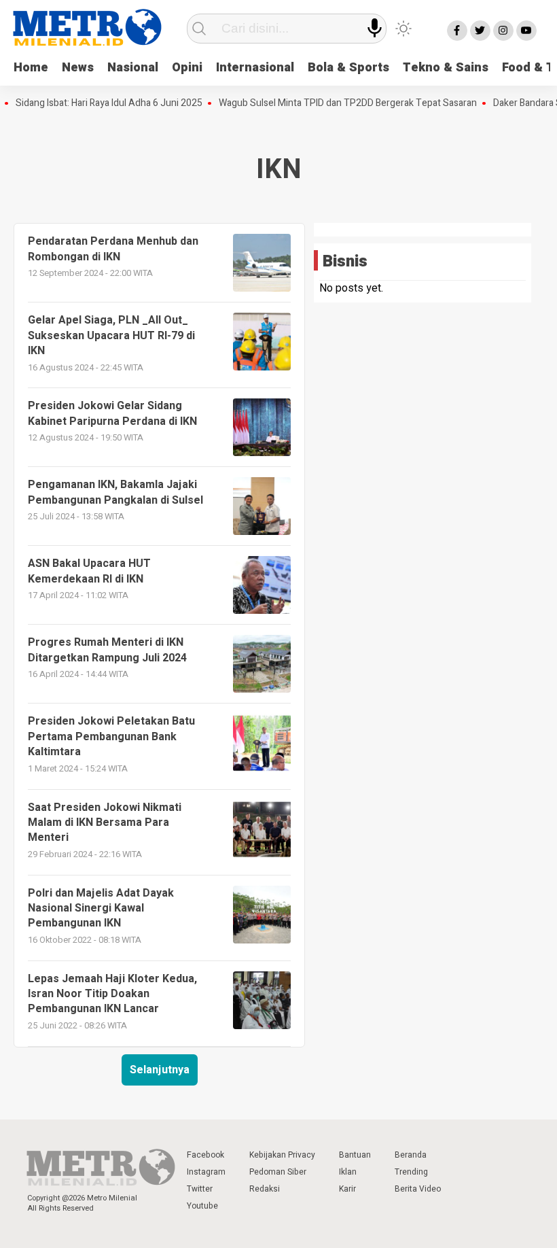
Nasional (132, 67)
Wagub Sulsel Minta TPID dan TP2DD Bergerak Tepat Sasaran (335, 103)
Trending (411, 1172)
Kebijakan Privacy (282, 1155)
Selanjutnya (160, 1070)
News (78, 67)
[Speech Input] (375, 28)
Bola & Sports (348, 67)
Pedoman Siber (277, 1172)
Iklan (348, 1172)
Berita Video (418, 1189)
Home (31, 67)
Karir (347, 1189)
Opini (187, 67)
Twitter (200, 1189)
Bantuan (355, 1155)
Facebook (205, 1155)
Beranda (411, 1155)
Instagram (206, 1172)
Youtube (202, 1206)
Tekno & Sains (445, 67)
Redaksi (264, 1189)
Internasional (255, 67)
